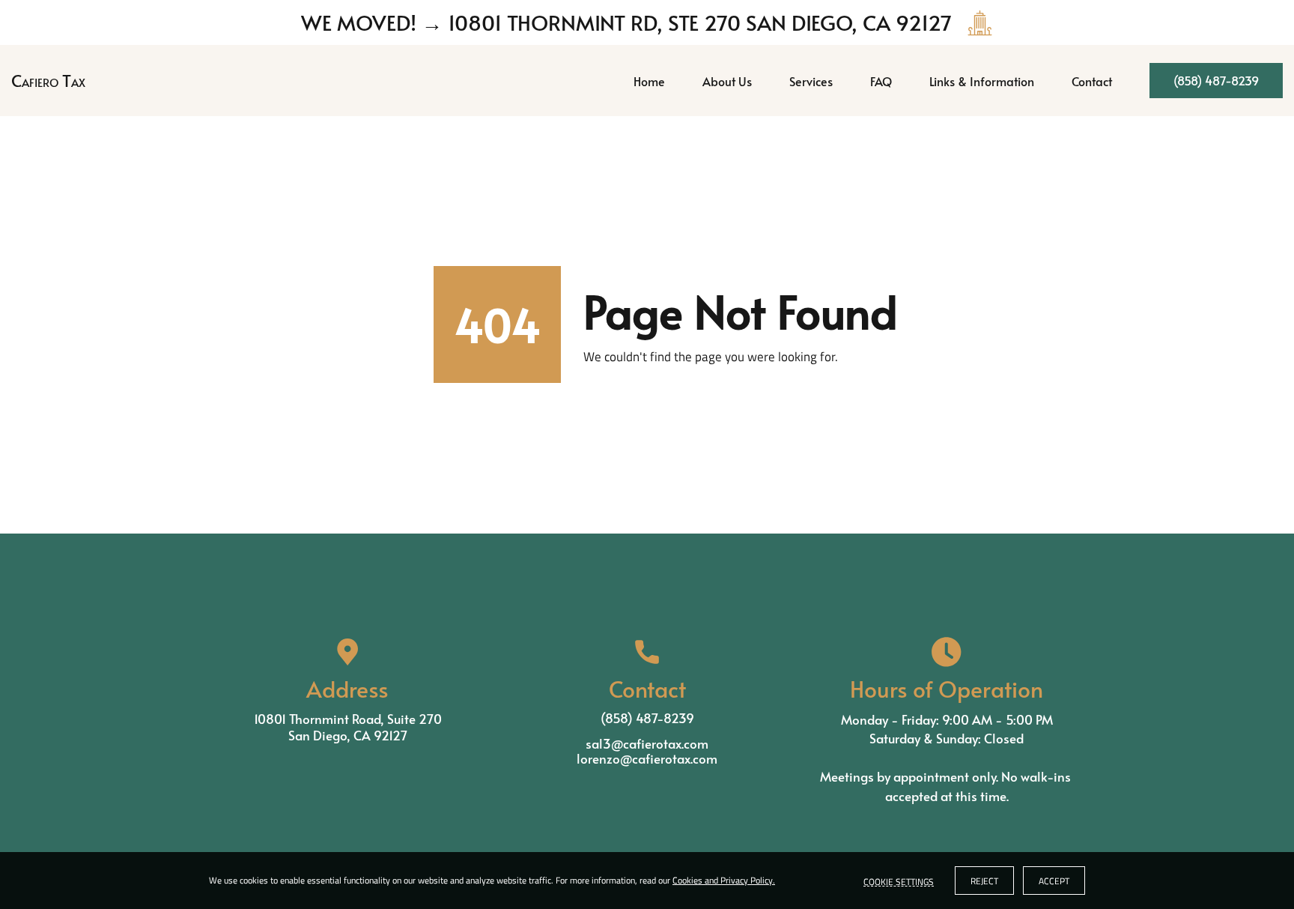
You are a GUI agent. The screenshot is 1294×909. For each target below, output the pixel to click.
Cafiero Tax (48, 80)
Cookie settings (898, 881)
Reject (984, 881)
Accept (1054, 881)
